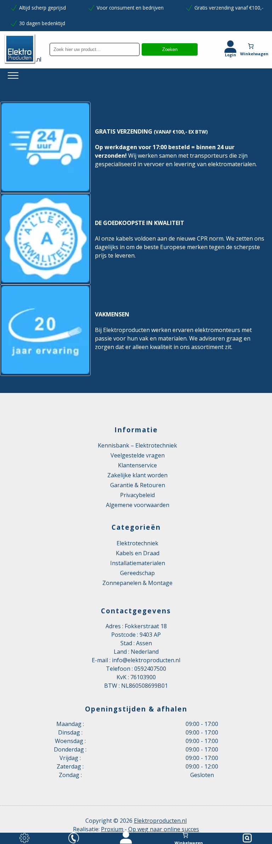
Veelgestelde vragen (137, 455)
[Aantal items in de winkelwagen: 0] (256, 46)
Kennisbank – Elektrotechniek (137, 445)
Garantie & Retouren (137, 485)
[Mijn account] (126, 838)
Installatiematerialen (137, 563)
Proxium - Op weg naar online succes (150, 829)
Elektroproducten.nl (160, 821)
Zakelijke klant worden (137, 475)
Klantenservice (137, 465)
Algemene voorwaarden (137, 505)
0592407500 (150, 669)
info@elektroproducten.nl (146, 660)
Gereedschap (137, 573)
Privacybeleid (137, 495)
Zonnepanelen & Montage (137, 583)
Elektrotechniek (137, 543)
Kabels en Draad (137, 553)
